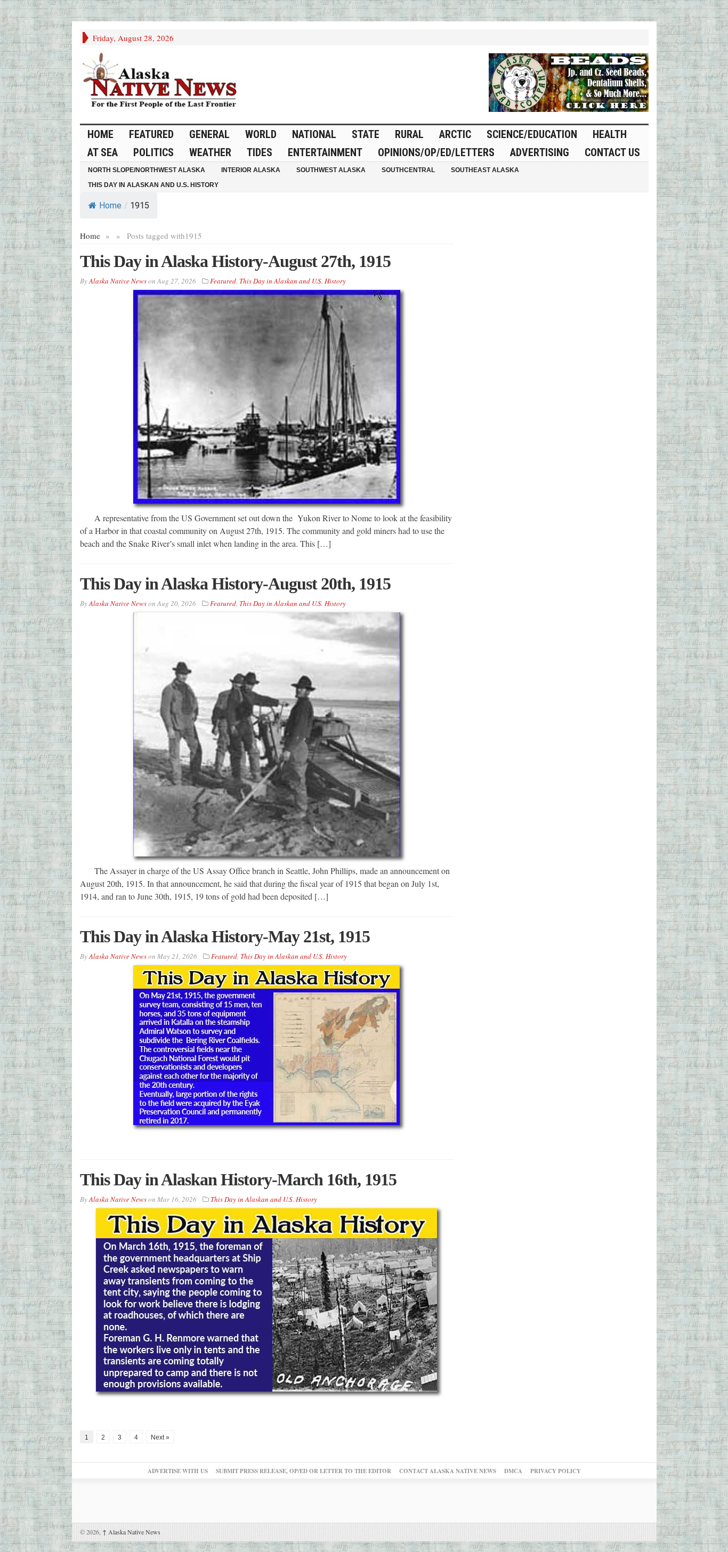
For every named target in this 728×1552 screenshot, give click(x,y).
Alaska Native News (131, 1531)
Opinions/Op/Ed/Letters (436, 152)
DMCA (513, 1471)
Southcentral (408, 170)
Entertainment (325, 152)
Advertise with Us (178, 1471)
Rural (409, 134)
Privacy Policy (555, 1471)
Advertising (539, 152)
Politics (153, 152)
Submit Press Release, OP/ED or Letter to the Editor (303, 1471)
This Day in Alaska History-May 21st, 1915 (225, 936)
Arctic (455, 134)
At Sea (102, 152)
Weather (210, 152)
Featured (151, 134)
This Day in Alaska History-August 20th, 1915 (235, 583)
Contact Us (612, 152)
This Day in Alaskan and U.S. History (153, 185)
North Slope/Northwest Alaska (146, 170)
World (261, 134)
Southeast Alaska (485, 170)
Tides (259, 152)
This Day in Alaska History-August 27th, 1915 (235, 261)
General (209, 134)
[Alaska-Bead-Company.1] (569, 81)
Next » (160, 1437)
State (365, 134)
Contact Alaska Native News (447, 1471)
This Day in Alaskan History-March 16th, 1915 (238, 1179)
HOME (100, 134)
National (314, 134)
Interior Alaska (250, 170)
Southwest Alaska (331, 170)
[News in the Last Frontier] (162, 81)
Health (610, 134)
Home (110, 205)
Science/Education (532, 134)
